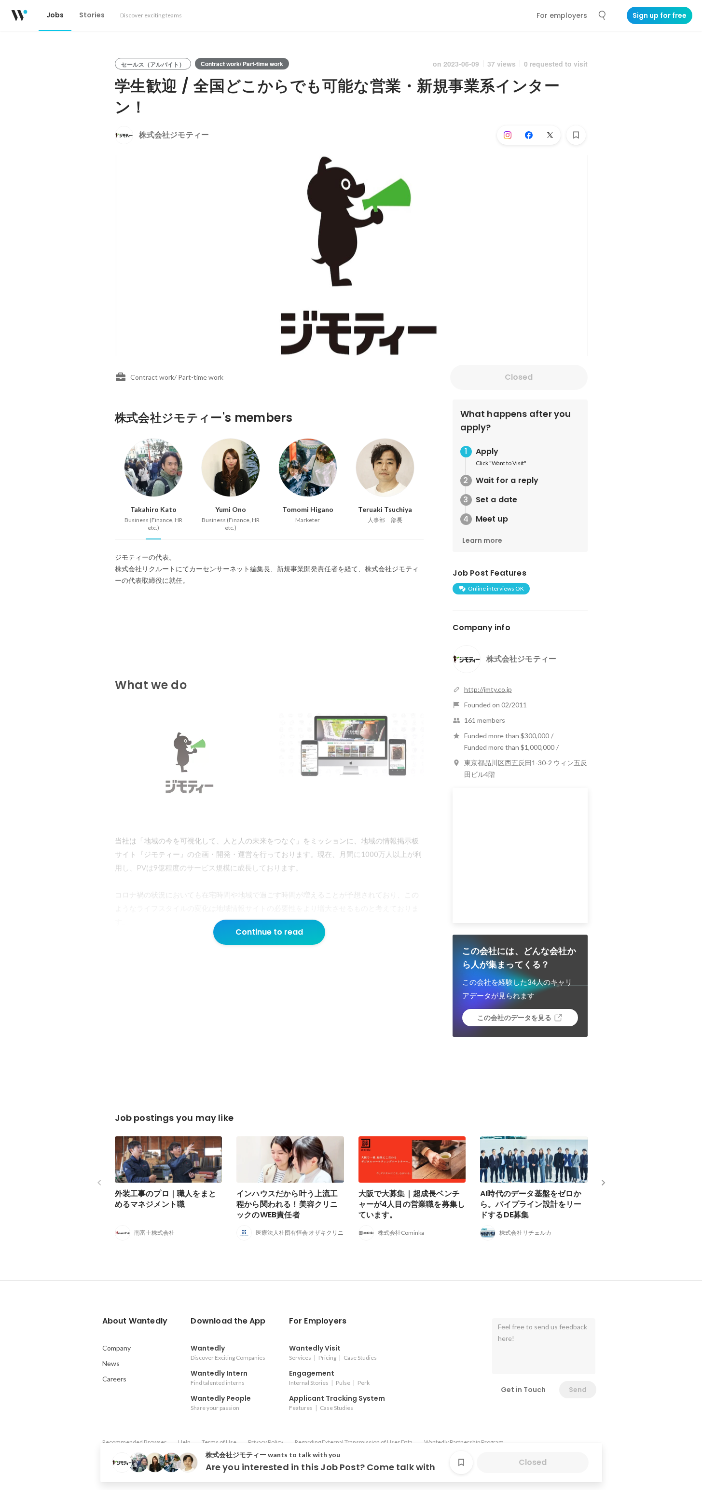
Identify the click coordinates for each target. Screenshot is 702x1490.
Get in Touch (523, 1389)
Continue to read (269, 932)
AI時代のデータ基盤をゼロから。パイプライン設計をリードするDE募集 (531, 1204)
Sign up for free (660, 15)
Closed (519, 377)
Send (578, 1389)
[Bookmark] (576, 135)
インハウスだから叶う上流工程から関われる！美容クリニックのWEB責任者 (287, 1204)
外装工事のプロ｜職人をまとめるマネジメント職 (166, 1199)
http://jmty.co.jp (488, 689)
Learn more (482, 540)
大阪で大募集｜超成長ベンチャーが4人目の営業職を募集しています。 (412, 1204)
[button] (135, 1321)
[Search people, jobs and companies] (602, 15)
